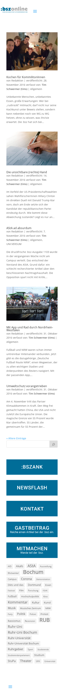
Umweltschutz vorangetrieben (26, 386)
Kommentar (18, 602)
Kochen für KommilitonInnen (25, 77)
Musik (12, 608)
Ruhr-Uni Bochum (22, 632)
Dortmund (34, 585)
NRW (48, 608)
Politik (21, 614)
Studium (39, 655)
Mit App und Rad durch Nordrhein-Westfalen (29, 328)
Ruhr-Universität (19, 638)
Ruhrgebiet (15, 649)
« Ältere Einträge (16, 438)
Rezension (30, 621)
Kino (45, 596)
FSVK (45, 590)
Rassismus (14, 621)
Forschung (33, 590)
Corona (26, 578)
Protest (44, 614)
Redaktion (17, 80)
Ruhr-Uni (15, 626)
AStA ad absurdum (18, 228)
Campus (12, 579)
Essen (48, 585)
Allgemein (36, 89)
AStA (32, 565)
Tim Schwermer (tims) (42, 337)
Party (10, 614)
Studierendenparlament (19, 655)
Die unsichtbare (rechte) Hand (26, 172)
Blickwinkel (13, 573)
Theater (25, 661)
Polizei (33, 614)
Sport (30, 649)
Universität (49, 661)
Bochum (33, 572)
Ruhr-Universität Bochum (23, 643)
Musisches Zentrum (30, 608)
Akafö (19, 566)
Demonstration (43, 579)
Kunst (47, 602)
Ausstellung (46, 566)
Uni (38, 661)
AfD (10, 566)
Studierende (43, 649)
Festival (11, 590)
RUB (44, 619)
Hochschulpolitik (30, 596)
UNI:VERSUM (14, 244)
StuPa (12, 661)
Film (21, 590)
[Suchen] (53, 444)
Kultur (35, 602)
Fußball (12, 596)
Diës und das (15, 585)
